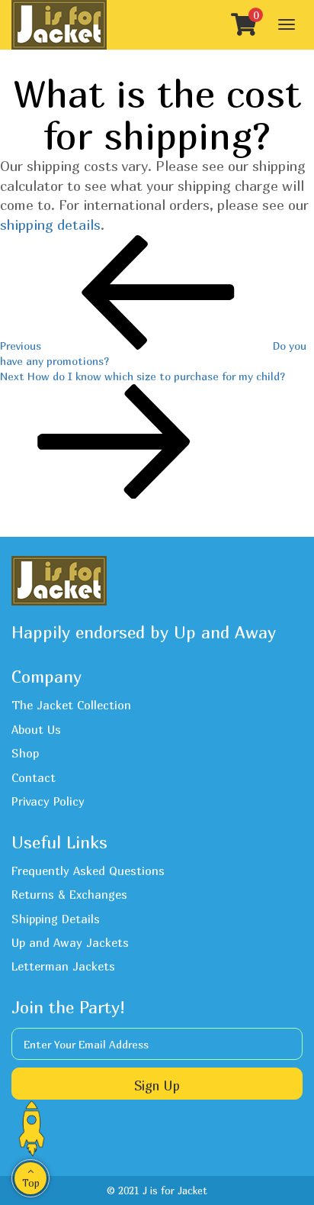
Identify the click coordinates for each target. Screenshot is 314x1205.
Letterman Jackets (63, 966)
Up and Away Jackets (70, 942)
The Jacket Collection (71, 705)
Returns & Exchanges (69, 894)
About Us (36, 729)
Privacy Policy (48, 801)
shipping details (50, 225)
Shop (25, 753)
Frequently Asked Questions (88, 870)
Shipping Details (55, 919)
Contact (33, 777)
